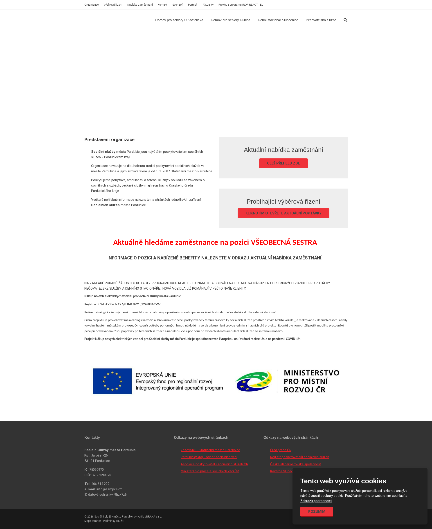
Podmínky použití (113, 520)
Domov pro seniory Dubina (230, 20)
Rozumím (316, 511)
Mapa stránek (92, 520)
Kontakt (162, 4)
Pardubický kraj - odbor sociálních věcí (209, 457)
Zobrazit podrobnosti (316, 501)
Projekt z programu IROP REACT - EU (240, 4)
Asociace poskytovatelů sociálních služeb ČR (214, 464)
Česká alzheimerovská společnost (295, 464)
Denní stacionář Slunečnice (278, 20)
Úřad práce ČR (280, 450)
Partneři (193, 4)
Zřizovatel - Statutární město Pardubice (210, 450)
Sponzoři (177, 4)
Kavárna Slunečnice (284, 471)
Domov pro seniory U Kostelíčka (179, 20)
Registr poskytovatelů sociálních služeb (299, 457)
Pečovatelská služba (321, 20)
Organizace (91, 4)
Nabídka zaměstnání (140, 4)
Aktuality (208, 4)
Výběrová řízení (113, 4)
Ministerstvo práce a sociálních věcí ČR (210, 471)
